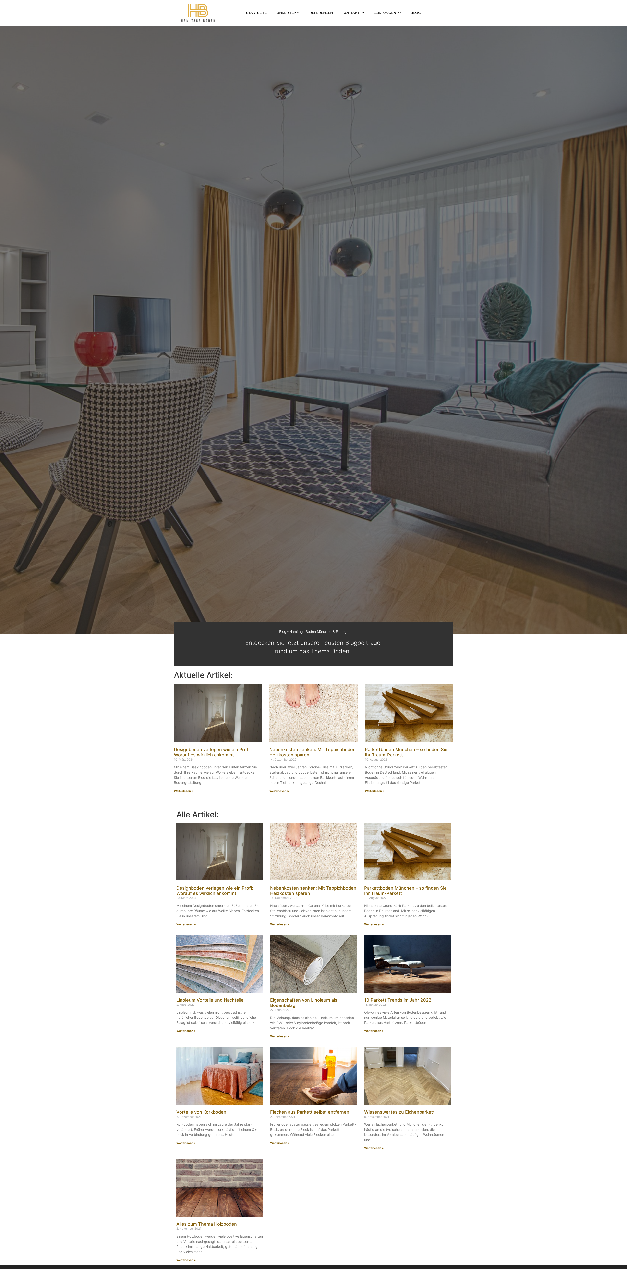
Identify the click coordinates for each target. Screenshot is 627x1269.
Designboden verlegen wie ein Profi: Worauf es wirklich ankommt (212, 752)
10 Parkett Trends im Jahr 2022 (397, 1000)
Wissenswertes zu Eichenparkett (399, 1112)
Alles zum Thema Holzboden (206, 1224)
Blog (415, 13)
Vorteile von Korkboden (201, 1112)
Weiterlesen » (183, 791)
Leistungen (385, 13)
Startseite (256, 13)
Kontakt (351, 13)
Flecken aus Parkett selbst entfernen (309, 1112)
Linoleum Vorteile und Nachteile (210, 1000)
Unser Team (288, 13)
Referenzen (321, 13)
